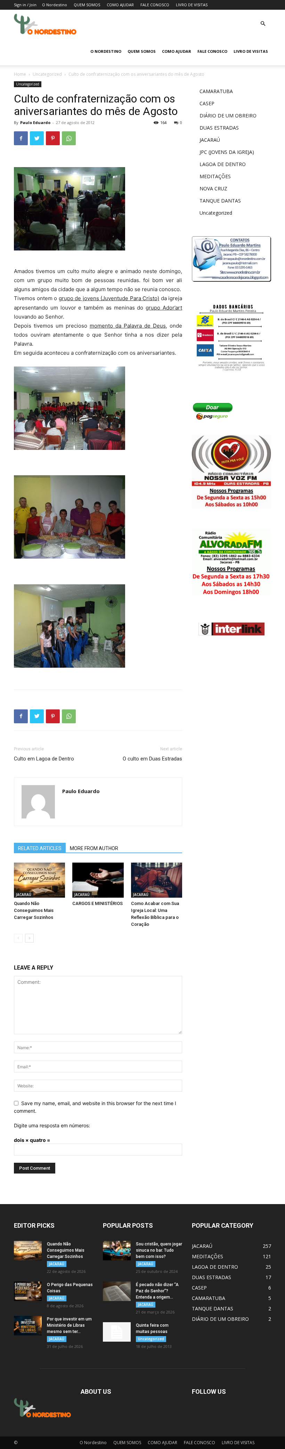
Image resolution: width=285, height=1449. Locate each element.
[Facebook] (21, 138)
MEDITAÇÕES (215, 176)
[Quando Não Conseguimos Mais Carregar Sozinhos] (39, 880)
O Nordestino (54, 4)
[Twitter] (37, 138)
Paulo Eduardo (35, 122)
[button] (262, 23)
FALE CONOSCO (154, 4)
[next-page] (29, 938)
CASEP (207, 103)
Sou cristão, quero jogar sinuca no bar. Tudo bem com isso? (159, 1250)
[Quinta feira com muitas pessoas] (117, 1332)
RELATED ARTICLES (40, 848)
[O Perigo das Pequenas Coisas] (28, 1291)
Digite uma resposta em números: (52, 1125)
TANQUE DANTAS (220, 200)
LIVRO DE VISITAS (191, 4)
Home (20, 74)
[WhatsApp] (69, 138)
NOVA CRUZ (213, 188)
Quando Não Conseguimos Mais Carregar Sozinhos (34, 910)
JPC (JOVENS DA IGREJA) (227, 152)
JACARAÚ (23, 894)
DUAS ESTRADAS (219, 127)
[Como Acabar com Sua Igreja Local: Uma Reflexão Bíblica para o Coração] (156, 880)
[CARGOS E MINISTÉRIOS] (97, 880)
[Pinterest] (53, 138)
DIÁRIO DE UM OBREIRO (228, 115)
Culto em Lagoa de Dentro (44, 759)
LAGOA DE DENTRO (223, 164)
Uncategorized (47, 74)
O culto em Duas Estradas (152, 759)
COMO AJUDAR (120, 4)
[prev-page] (18, 938)
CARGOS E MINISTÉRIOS (97, 903)
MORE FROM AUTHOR (94, 848)
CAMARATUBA (216, 91)
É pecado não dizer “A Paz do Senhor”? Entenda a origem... (157, 1291)
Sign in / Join (25, 4)
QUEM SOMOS (87, 4)
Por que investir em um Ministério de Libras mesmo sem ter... (69, 1325)
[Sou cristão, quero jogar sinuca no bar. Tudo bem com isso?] (117, 1250)
